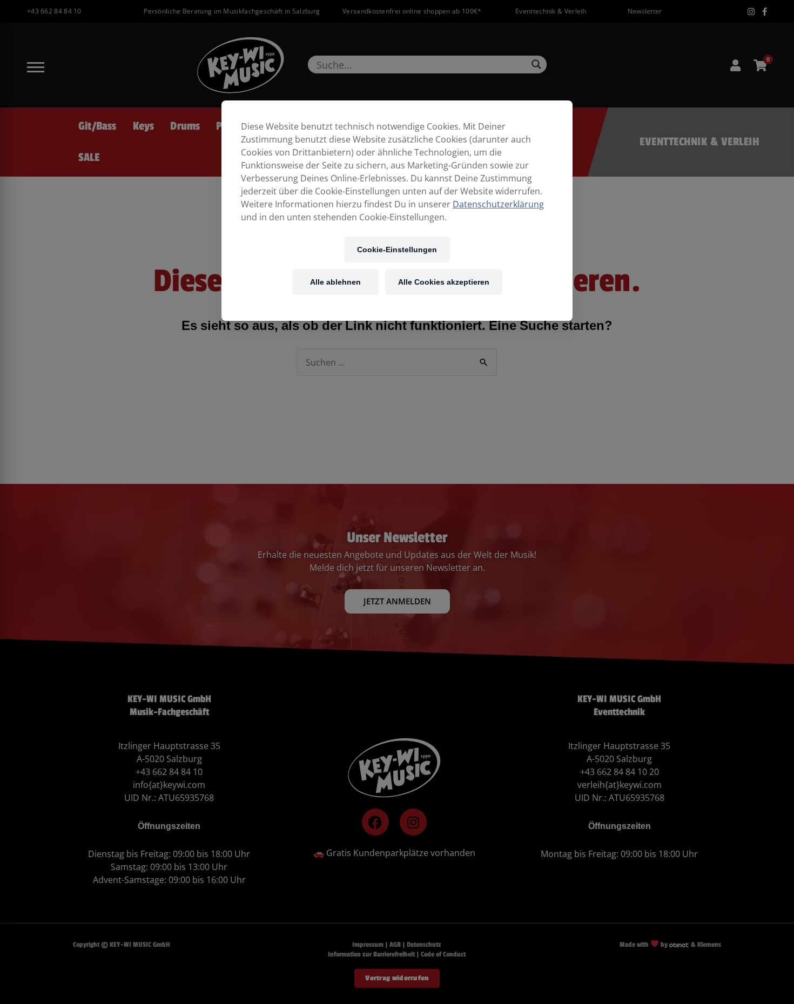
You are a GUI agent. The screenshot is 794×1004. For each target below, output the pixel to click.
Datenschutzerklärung (498, 204)
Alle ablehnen (335, 282)
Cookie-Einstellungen (397, 249)
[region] (397, 210)
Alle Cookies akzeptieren (443, 282)
